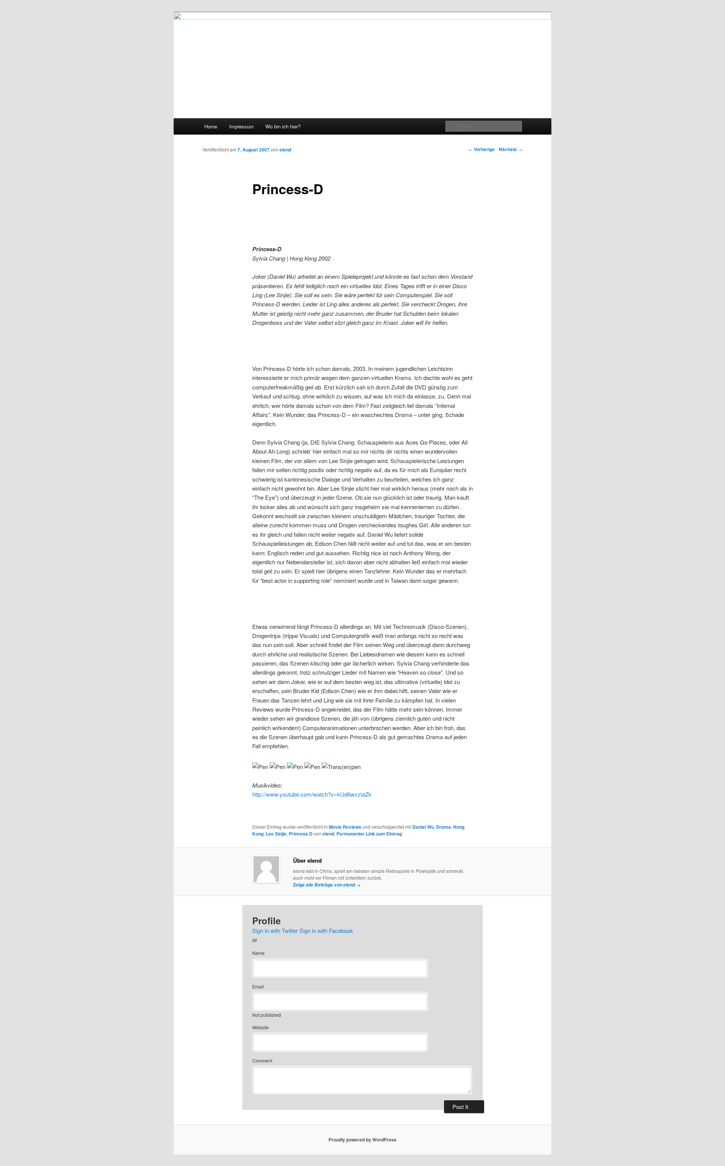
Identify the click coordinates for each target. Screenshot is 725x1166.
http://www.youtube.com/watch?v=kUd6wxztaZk (312, 794)
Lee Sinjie (276, 833)
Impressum (241, 126)
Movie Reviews (345, 826)
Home (210, 126)
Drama (443, 826)
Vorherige (481, 149)
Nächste (511, 149)
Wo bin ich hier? (283, 126)
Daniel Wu (423, 826)
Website (260, 1027)
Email (258, 986)
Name (258, 953)
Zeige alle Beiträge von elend (327, 884)
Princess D (301, 833)
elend (285, 149)
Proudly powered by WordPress (362, 1139)
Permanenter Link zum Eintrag (369, 833)
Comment (262, 1060)
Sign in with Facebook (326, 930)
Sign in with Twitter (275, 930)
